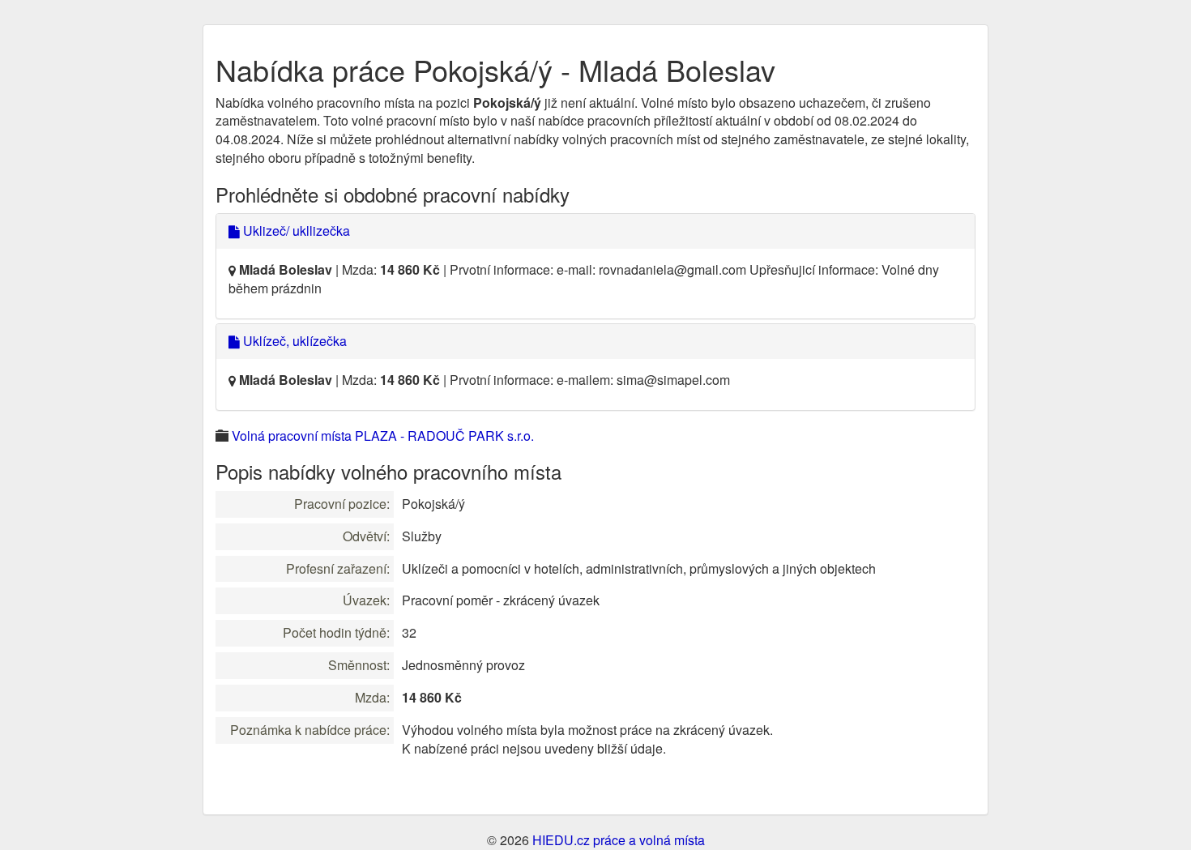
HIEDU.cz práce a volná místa (618, 840)
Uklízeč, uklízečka (293, 340)
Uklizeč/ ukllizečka (295, 230)
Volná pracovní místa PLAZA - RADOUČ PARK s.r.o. (383, 435)
